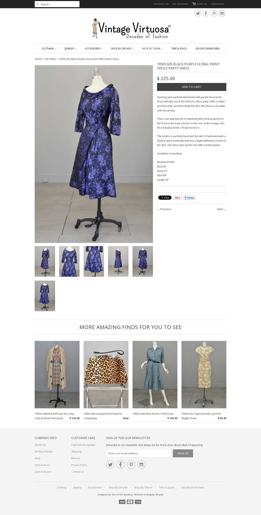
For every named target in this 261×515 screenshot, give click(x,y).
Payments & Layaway (83, 445)
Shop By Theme (152, 48)
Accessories (93, 48)
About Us (40, 445)
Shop (38, 458)
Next (220, 209)
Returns (75, 458)
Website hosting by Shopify (149, 494)
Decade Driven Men (208, 48)
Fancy (189, 198)
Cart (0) (202, 4)
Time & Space (179, 48)
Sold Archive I (42, 465)
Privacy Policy (79, 465)
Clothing (49, 48)
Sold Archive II (43, 472)
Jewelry (70, 48)
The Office (50, 59)
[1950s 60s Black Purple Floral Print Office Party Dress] (45, 262)
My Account (180, 4)
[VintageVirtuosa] (130, 28)
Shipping (76, 451)
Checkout (217, 4)
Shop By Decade (122, 48)
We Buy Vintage (43, 451)
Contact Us (161, 4)
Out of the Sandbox (122, 494)
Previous (165, 209)
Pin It (177, 198)
